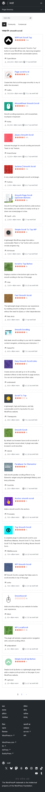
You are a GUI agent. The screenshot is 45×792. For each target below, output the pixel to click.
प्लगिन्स (26, 714)
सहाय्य (4, 728)
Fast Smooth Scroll (23, 295)
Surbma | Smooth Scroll (25, 166)
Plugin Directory (7, 9)
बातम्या (4, 710)
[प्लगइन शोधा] (30, 18)
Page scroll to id (22, 72)
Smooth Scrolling (22, 329)
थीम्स (25, 710)
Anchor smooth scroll (24, 498)
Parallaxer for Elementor (25, 464)
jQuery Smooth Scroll (24, 135)
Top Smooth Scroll (23, 527)
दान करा (27, 732)
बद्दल (3, 706)
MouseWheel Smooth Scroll (27, 103)
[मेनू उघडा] (41, 3)
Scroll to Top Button (23, 264)
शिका (3, 724)
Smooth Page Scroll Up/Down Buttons (23, 196)
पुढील (26, 694)
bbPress (6, 750)
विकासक (4, 732)
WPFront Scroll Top (23, 37)
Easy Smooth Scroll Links (26, 361)
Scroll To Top (20, 395)
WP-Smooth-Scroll (23, 564)
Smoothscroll (20, 596)
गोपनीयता (5, 717)
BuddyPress (8, 753)
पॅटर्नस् (25, 717)
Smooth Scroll (21, 430)
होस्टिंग (4, 714)
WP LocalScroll (21, 627)
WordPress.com (9, 742)
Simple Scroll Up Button (25, 659)
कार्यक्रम (26, 728)
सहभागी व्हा (27, 724)
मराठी (8, 763)
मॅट (4, 746)
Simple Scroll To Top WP (26, 229)
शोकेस (25, 706)
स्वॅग (25, 735)
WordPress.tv (8, 735)
